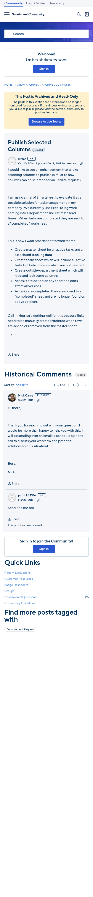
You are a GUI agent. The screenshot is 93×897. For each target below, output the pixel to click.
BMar (22, 159)
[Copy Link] (81, 163)
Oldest (21, 385)
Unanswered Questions (46, 597)
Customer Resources (18, 579)
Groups (9, 591)
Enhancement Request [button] (20, 629)
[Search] (79, 14)
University (56, 3)
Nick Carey (25, 396)
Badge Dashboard (16, 585)
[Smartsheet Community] (28, 14)
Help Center (35, 3)
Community (13, 3)
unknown (71, 163)
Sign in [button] (44, 69)
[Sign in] (87, 14)
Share (13, 355)
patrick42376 (27, 495)
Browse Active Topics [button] (46, 121)
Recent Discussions (17, 573)
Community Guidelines (19, 603)
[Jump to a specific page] (85, 384)
